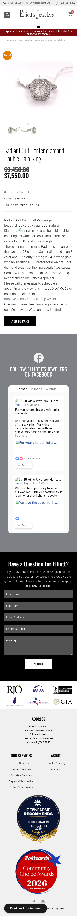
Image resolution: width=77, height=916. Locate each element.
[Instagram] (43, 902)
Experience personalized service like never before (39, 32)
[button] (7, 15)
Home (8, 40)
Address (38, 719)
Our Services (21, 755)
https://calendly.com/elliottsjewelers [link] (30, 299)
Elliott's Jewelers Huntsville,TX (38, 823)
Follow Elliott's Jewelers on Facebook (38, 371)
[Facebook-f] (34, 902)
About (56, 755)
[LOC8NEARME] (38, 811)
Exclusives (17, 40)
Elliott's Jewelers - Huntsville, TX (47, 401)
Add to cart (20, 321)
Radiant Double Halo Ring (24, 204)
